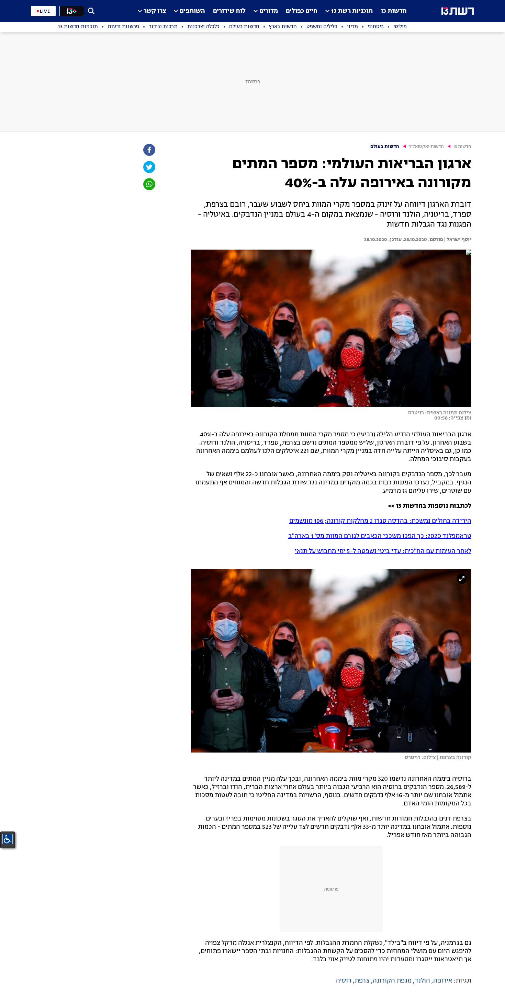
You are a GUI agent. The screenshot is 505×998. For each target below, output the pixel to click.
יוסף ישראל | (457, 240)
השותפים (192, 11)
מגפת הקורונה (392, 981)
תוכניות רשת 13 (352, 11)
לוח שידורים (229, 11)
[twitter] (148, 167)
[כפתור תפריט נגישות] (7, 839)
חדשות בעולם (384, 147)
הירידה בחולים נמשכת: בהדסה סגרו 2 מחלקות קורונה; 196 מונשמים (380, 521)
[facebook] (148, 150)
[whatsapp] (148, 184)
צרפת (362, 981)
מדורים (268, 11)
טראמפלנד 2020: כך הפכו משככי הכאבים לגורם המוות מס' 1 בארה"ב (379, 536)
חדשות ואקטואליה (426, 147)
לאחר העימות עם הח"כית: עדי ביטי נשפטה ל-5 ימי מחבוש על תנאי (383, 551)
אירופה (442, 981)
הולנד (422, 981)
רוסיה (343, 981)
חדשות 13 (394, 11)
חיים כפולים (301, 11)
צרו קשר (155, 11)
